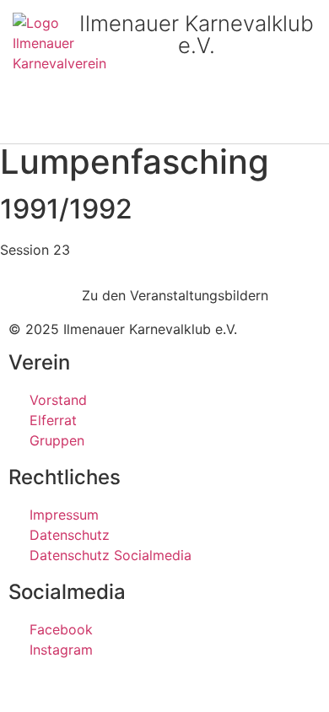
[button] (313, 125)
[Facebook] (19, 124)
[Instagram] (54, 124)
